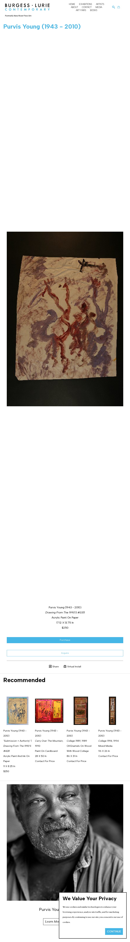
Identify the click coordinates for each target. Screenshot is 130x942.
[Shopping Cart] (118, 7)
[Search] (113, 7)
